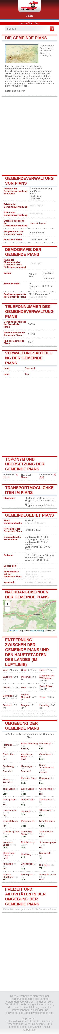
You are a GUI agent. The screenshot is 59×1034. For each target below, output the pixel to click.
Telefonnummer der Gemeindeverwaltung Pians (29, 311)
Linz (41, 670)
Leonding (44, 705)
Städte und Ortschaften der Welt (30, 1022)
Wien (5, 670)
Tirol (27, 374)
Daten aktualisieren (15, 91)
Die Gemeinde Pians (26, 38)
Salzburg (7, 677)
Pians (29, 15)
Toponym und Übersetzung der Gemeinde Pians (24, 464)
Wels (23, 687)
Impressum (28, 1018)
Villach (6, 687)
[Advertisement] (29, 135)
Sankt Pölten (46, 686)
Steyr (42, 697)
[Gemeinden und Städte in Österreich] (29, 6)
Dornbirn (8, 696)
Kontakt (34, 1021)
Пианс (24, 477)
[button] (7, 604)
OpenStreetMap (37, 630)
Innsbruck (26, 677)
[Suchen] (52, 28)
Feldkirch (7, 705)
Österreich (30, 368)
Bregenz (25, 705)
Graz (23, 670)
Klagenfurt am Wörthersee (46, 676)
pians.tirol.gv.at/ (38, 223)
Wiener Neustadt (25, 695)
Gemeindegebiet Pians (29, 515)
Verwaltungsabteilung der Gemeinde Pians (28, 358)
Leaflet (14, 630)
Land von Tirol (26, 23)
